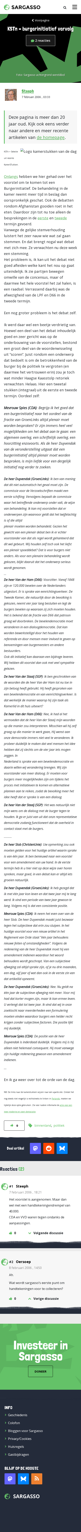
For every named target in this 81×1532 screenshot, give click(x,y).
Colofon (14, 1423)
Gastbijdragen (18, 1454)
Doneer (40, 1371)
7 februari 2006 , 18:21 (25, 1192)
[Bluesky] (23, 1478)
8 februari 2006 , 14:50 (25, 1268)
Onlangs (11, 176)
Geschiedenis (17, 1415)
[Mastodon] (10, 1478)
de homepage (50, 137)
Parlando (56, 1098)
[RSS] (36, 1478)
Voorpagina (42, 20)
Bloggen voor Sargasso (25, 1431)
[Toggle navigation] (74, 7)
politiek (58, 1125)
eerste (43, 218)
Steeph (28, 90)
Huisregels (16, 1446)
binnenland (42, 1125)
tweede (60, 218)
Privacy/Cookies (19, 1439)
